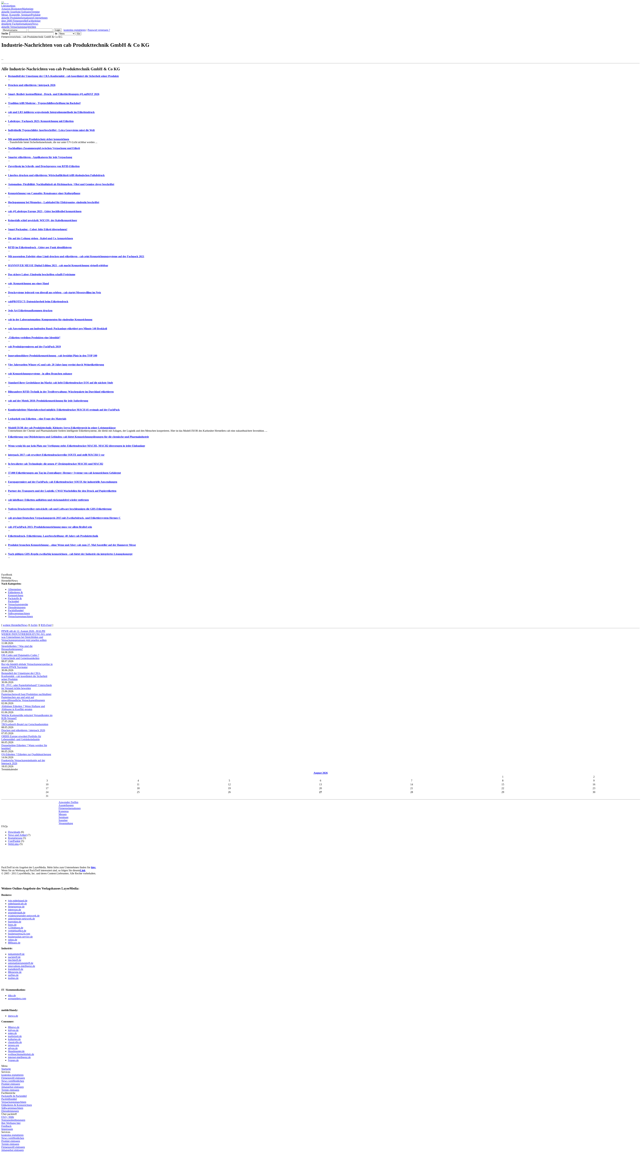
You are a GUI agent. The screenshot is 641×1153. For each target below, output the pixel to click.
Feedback (6, 1126)
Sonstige (63, 820)
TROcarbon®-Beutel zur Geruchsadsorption (24, 724)
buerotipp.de (14, 921)
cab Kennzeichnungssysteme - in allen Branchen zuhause (40, 373)
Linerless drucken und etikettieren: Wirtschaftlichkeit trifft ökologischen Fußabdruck (56, 175)
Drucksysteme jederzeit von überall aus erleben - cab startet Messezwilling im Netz (54, 292)
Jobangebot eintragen (12, 1087)
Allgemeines (14, 589)
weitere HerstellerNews (15, 625)
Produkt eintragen (10, 1084)
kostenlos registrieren (75, 30)
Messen (63, 814)
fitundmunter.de (16, 1051)
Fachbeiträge (21, 22)
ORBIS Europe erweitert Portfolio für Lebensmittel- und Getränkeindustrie (21, 738)
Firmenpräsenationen (70, 808)
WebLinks (13, 844)
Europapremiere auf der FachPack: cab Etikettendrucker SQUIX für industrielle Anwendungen (62, 481)
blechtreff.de (14, 960)
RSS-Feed (46, 625)
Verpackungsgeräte (18, 604)
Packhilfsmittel (16, 610)
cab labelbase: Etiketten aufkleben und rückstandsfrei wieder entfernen (48, 499)
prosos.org (13, 1045)
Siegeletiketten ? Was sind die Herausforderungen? (17, 648)
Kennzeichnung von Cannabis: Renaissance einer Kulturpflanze (44, 193)
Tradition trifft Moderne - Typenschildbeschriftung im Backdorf (44, 103)
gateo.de (12, 1033)
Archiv (34, 625)
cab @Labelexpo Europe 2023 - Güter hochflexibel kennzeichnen (44, 211)
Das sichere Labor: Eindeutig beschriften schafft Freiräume (41, 274)
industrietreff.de (16, 954)
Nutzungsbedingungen (13, 1120)
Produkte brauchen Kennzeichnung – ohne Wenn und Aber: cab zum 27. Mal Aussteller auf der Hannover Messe (72, 545)
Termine (20, 13)
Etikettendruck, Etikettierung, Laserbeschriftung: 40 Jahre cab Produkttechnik (53, 536)
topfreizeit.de (15, 1036)
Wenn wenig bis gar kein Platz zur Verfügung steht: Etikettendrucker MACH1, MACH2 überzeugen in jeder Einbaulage (76, 445)
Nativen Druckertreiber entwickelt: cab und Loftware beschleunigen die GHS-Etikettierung (60, 508)
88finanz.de (14, 942)
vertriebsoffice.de (17, 930)
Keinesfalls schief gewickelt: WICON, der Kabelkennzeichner (42, 220)
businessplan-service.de (20, 936)
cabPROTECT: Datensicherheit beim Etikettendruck (38, 301)
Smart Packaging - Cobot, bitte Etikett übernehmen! (37, 229)
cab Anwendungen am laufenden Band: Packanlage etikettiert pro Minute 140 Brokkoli (57, 328)
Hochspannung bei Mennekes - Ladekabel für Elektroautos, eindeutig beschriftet (53, 202)
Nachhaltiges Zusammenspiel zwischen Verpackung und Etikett (44, 148)
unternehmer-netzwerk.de (21, 918)
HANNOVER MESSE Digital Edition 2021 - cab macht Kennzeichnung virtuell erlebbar (58, 265)
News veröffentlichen (12, 1081)
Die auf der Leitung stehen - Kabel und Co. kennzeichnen (40, 238)
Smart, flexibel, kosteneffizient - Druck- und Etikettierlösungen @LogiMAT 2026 (53, 94)
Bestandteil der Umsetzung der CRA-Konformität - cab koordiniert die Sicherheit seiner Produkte (63, 76)
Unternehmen (24, 19)
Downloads (14, 832)
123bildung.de (15, 927)
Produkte (21, 16)
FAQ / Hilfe (7, 1117)
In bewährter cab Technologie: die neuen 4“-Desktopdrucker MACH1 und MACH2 (55, 463)
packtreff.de (14, 957)
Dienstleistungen (17, 607)
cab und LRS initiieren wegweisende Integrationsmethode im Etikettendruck (51, 112)
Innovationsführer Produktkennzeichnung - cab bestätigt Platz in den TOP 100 (52, 355)
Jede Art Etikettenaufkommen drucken (30, 310)
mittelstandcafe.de (17, 903)
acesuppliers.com (17, 998)
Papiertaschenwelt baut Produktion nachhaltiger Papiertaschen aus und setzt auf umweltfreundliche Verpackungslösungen (26, 697)
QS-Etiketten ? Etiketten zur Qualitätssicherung (26, 754)
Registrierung (15, 838)
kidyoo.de (13, 1030)
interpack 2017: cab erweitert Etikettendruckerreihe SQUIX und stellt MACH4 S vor (56, 454)
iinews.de (13, 1015)
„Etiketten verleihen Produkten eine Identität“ (34, 337)
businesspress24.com (19, 933)
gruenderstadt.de (16, 912)
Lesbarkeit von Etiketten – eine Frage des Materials (37, 418)
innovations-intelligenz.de (21, 966)
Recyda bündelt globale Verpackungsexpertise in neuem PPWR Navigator (27, 666)
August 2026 (320, 772)
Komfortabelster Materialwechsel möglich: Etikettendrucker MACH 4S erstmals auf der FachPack (64, 409)
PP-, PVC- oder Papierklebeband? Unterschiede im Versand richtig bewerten (26, 687)
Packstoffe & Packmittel (15, 600)
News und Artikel (17, 835)
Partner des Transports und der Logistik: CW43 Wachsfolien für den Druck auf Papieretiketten (62, 490)
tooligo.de (13, 978)
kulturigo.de (14, 1039)
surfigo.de (13, 975)
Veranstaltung (66, 823)
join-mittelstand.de (17, 900)
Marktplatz (17, 10)
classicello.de (15, 1042)
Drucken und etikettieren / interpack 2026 (31, 85)
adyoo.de (13, 1048)
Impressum (7, 1129)
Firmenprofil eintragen (13, 1078)
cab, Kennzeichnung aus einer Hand (28, 283)
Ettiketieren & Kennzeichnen (15, 594)
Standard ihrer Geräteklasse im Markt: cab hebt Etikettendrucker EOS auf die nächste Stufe (60, 382)
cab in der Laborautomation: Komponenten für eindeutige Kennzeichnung (50, 319)
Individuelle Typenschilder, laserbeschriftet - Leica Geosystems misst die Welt (51, 130)
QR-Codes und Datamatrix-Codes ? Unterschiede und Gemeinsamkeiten (20, 657)
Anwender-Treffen (68, 802)
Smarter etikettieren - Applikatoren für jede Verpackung (40, 157)
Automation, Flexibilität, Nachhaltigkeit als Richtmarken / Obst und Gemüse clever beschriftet (61, 184)
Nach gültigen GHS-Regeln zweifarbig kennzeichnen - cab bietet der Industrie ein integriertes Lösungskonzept (70, 554)
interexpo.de (14, 909)
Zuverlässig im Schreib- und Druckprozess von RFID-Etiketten (44, 166)
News (19, 25)
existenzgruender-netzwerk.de (24, 915)
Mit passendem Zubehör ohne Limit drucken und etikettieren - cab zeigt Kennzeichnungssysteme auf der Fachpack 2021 (76, 256)
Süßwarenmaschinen (19, 613)
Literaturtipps (11, 7)
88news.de (13, 1027)
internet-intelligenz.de (19, 1057)
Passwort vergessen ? (99, 30)
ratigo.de (12, 939)
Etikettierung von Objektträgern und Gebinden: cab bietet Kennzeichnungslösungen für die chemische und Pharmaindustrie (78, 436)
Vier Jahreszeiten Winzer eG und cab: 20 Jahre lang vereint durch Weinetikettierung (56, 364)
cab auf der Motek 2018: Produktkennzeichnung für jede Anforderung (48, 400)
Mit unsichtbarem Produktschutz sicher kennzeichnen (38, 139)
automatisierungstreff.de (20, 963)
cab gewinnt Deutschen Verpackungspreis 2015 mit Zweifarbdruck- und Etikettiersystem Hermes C (64, 517)
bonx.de (12, 924)
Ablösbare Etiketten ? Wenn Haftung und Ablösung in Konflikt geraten (23, 708)
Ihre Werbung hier (11, 1123)
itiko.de (12, 995)
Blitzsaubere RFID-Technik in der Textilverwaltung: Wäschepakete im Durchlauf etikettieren (61, 391)
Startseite (6, 1069)
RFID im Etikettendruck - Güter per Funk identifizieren (40, 247)
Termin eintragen (10, 1090)
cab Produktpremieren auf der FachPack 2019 (34, 346)
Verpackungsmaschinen (20, 616)
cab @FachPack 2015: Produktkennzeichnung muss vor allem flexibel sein (50, 526)
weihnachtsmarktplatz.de (21, 1054)
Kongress (64, 811)
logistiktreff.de (15, 969)
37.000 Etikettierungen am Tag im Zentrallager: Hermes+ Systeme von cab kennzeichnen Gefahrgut (64, 472)
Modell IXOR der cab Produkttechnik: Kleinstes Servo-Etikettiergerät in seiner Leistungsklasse (62, 427)
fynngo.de (13, 1060)
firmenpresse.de (16, 906)
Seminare (63, 817)
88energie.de (15, 972)
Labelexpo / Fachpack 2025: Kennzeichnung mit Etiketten (41, 121)
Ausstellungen (66, 805)
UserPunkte (14, 841)
